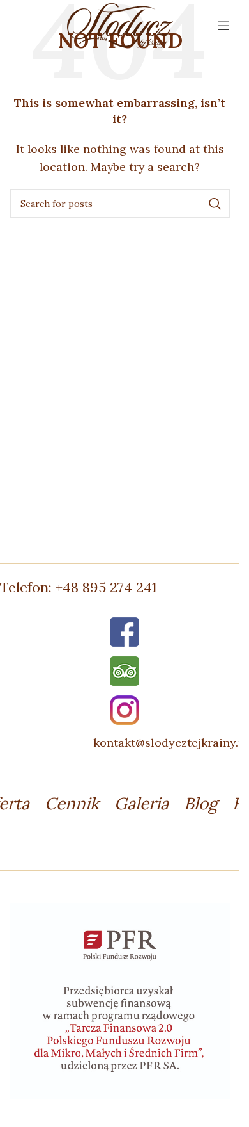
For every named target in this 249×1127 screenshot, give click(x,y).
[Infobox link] (124, 587)
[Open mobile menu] (223, 25)
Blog (200, 803)
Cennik (72, 803)
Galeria (141, 803)
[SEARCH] (215, 203)
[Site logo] (120, 24)
